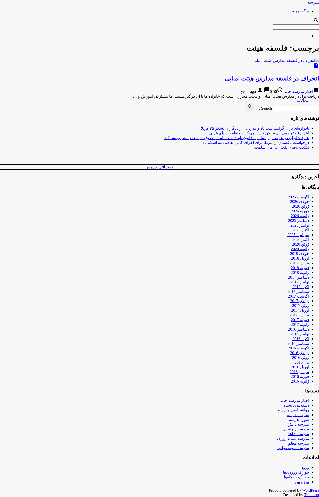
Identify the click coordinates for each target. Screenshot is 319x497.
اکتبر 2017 (300, 287)
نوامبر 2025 (299, 225)
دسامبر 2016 (298, 329)
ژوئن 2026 (300, 206)
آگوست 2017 (298, 296)
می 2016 (302, 362)
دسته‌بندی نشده (296, 405)
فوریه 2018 (300, 268)
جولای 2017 (299, 301)
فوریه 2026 (300, 211)
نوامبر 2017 (299, 282)
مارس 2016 (299, 372)
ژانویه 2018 (300, 272)
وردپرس (302, 482)
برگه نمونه (300, 11)
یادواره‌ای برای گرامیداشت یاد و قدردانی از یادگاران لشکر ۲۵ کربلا (255, 128)
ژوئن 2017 (300, 305)
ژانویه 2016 (300, 381)
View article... (308, 101)
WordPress (310, 490)
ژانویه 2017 (300, 324)
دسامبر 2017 (298, 277)
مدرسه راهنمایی (295, 429)
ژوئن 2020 (300, 244)
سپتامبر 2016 (298, 343)
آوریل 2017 (300, 310)
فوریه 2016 (300, 376)
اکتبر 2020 (300, 239)
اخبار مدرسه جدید (298, 91)
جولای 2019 (299, 253)
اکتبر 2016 (300, 339)
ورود (305, 467)
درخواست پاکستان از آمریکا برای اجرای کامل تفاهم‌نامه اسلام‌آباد (256, 142)
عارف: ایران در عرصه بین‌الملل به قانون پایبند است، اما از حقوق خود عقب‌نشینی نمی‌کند (236, 138)
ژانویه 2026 (300, 216)
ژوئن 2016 (300, 357)
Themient (311, 495)
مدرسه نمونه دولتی (293, 448)
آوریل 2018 (300, 258)
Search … (264, 108)
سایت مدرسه (298, 415)
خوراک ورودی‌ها (296, 472)
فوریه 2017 (300, 320)
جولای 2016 (299, 353)
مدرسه (313, 2)
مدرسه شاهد (298, 434)
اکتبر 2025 (300, 230)
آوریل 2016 (300, 367)
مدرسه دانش (298, 424)
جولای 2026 (299, 201)
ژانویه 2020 (300, 249)
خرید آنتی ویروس (159, 167)
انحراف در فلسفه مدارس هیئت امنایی (272, 78)
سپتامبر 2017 (298, 291)
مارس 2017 (299, 315)
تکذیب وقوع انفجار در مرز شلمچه (281, 147)
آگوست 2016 (298, 348)
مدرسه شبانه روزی (293, 438)
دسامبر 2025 (298, 220)
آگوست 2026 (298, 197)
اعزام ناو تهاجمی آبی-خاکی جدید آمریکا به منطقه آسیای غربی (259, 133)
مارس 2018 (299, 263)
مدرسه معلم (298, 443)
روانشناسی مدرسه (293, 410)
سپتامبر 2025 (298, 235)
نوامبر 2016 (299, 334)
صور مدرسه (299, 419)
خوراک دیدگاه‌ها (296, 477)
